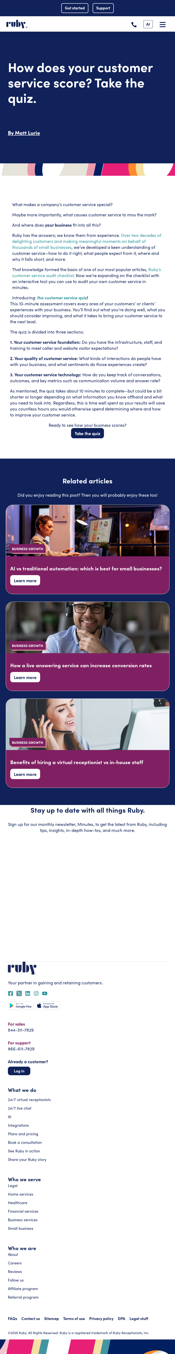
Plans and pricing (23, 1133)
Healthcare (17, 1202)
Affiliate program (23, 1288)
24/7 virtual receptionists (29, 1099)
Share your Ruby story (27, 1159)
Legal (13, 1185)
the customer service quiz (61, 297)
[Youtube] (44, 993)
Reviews (15, 1271)
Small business (20, 1228)
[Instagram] (36, 993)
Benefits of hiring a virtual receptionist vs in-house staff (76, 761)
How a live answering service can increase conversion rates (81, 665)
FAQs (12, 1318)
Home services (20, 1194)
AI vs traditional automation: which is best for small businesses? (86, 568)
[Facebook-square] (10, 993)
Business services (23, 1219)
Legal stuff (139, 1318)
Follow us (16, 1280)
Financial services (23, 1211)
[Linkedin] (27, 993)
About (13, 1254)
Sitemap (51, 1318)
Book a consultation (25, 1142)
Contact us (30, 1318)
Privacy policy (101, 1318)
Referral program (23, 1297)
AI (9, 1116)
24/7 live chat (19, 1108)
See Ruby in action (24, 1150)
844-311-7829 (21, 1030)
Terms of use (74, 1318)
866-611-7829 (21, 1048)
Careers (15, 1262)
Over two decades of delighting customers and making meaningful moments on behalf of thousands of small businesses (86, 241)
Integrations (18, 1125)
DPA (121, 1318)
